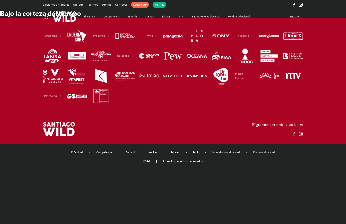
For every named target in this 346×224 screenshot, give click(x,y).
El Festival (90, 16)
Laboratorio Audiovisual (206, 16)
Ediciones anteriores (56, 4)
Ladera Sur (140, 4)
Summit (132, 16)
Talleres (166, 16)
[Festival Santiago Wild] (64, 16)
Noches (149, 16)
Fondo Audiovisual (239, 16)
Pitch (181, 16)
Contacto (121, 4)
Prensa (107, 4)
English (295, 16)
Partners (93, 4)
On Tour (78, 4)
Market (159, 4)
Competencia (112, 16)
